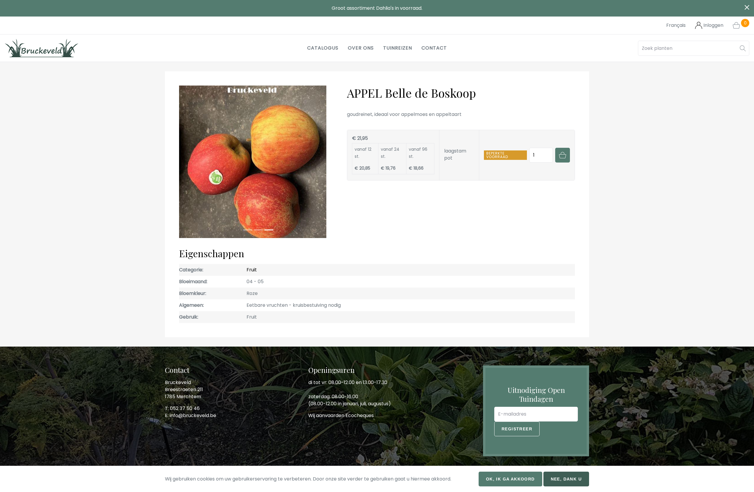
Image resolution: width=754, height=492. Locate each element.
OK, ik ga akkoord (510, 479)
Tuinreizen (397, 48)
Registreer (517, 417)
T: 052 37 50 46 (182, 397)
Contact (434, 48)
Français (676, 25)
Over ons (361, 48)
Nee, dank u (566, 479)
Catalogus (322, 48)
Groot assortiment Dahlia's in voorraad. (377, 8)
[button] (742, 48)
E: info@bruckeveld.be (190, 404)
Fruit (252, 258)
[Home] (41, 48)
